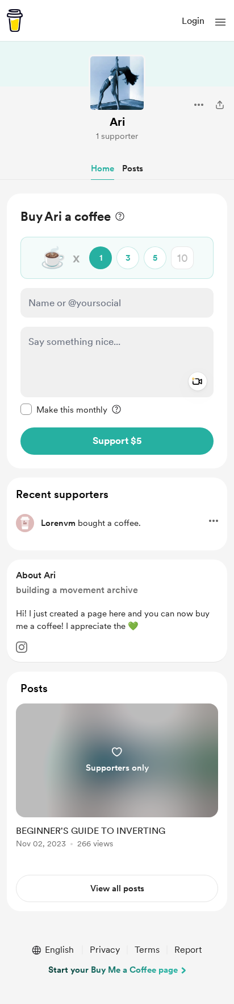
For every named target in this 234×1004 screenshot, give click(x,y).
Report (188, 949)
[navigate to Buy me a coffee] (15, 20)
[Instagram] (21, 647)
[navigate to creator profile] (117, 83)
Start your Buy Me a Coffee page (113, 970)
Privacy (105, 949)
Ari (117, 122)
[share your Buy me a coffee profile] (220, 105)
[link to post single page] (117, 777)
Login (193, 20)
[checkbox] (63, 409)
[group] (117, 782)
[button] (220, 22)
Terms (147, 949)
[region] (117, 331)
